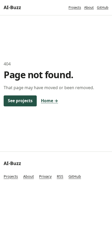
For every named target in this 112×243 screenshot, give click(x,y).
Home (49, 101)
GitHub (102, 7)
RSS (60, 176)
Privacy (45, 176)
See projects (20, 101)
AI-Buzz (12, 7)
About (89, 7)
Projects (75, 7)
